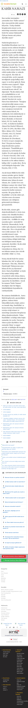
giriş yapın (14, 399)
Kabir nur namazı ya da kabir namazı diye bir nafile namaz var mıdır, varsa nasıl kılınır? (14, 406)
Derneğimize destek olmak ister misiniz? (14, 635)
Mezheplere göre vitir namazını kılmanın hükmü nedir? (13, 424)
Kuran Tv (5, 688)
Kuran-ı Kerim (5, 653)
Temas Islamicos (20, 668)
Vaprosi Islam (19, 661)
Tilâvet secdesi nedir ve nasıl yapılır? (15, 497)
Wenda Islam (19, 666)
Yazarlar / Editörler (6, 609)
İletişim (3, 620)
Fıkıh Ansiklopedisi (6, 593)
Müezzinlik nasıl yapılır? (8, 445)
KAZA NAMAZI (7, 435)
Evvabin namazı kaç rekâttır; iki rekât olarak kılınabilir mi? (14, 415)
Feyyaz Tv (5, 686)
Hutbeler (3, 596)
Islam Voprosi (19, 655)
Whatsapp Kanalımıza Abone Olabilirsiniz (14, 560)
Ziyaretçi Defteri (5, 613)
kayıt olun (22, 399)
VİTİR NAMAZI (6, 409)
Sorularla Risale (6, 679)
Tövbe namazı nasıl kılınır (12, 532)
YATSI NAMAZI (7, 412)
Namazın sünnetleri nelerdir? (13, 506)
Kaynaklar (3, 611)
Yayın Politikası (5, 614)
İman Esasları (4, 573)
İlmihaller (3, 598)
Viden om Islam (20, 663)
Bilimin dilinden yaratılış (7, 589)
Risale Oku (5, 681)
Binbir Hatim (5, 655)
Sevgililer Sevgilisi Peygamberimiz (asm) (11, 591)
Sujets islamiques (20, 673)
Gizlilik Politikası (5, 616)
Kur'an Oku (19, 696)
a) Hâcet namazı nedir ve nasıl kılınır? (15, 481)
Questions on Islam (20, 653)
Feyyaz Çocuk (19, 689)
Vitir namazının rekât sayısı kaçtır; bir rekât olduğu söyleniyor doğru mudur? (14, 432)
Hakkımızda (4, 608)
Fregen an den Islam (21, 658)
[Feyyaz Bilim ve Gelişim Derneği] (14, 632)
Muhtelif (3, 580)
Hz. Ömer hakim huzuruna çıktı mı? (14, 522)
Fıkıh (2, 571)
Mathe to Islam (19, 671)
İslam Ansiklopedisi (6, 600)
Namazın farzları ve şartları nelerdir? (15, 477)
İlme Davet (5, 656)
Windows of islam (20, 669)
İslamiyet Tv (5, 689)
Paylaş (13, 14)
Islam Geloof (19, 664)
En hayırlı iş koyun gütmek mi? (13, 542)
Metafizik (3, 578)
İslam (2, 576)
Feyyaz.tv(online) (20, 702)
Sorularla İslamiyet (6, 651)
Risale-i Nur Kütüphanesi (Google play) (21, 681)
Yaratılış (3, 581)
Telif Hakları (4, 618)
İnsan (2, 574)
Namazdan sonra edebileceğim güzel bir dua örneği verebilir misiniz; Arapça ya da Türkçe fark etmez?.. (13, 453)
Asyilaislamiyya (20, 660)
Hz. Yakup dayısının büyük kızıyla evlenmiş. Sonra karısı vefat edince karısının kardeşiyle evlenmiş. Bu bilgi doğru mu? (13, 467)
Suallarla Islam (19, 656)
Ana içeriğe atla (4, 0)
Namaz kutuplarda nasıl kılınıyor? (14, 502)
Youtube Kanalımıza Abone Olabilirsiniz (14, 556)
